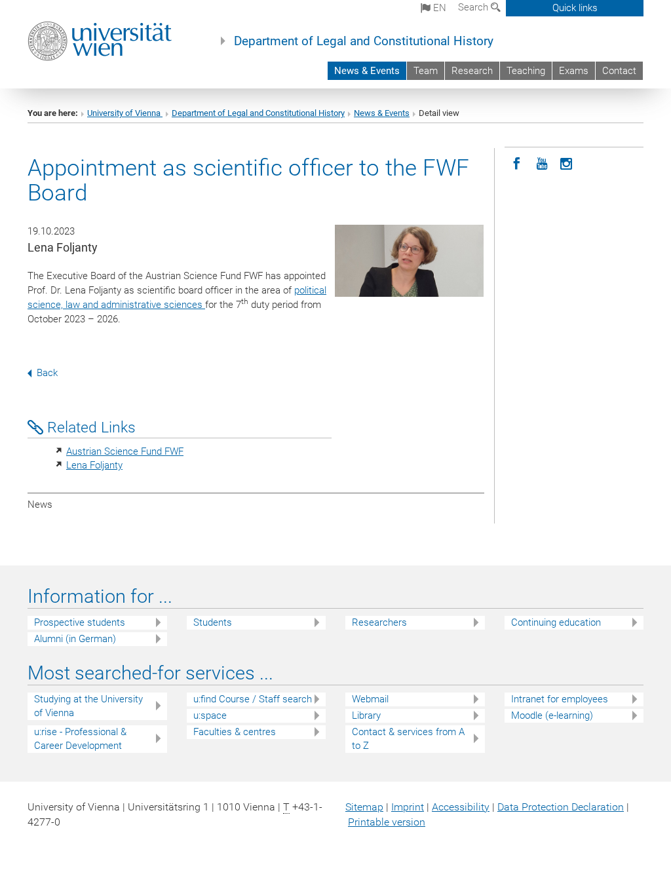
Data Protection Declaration (560, 807)
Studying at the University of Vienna (88, 706)
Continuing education (556, 622)
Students (212, 622)
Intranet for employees (559, 699)
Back (47, 373)
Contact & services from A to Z (408, 739)
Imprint (407, 807)
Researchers (379, 622)
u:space (210, 715)
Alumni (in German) (75, 639)
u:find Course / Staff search (252, 699)
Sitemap (364, 807)
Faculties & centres (234, 732)
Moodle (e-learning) (552, 715)
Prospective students (79, 622)
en (438, 8)
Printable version (386, 822)
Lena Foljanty (94, 465)
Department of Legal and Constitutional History (363, 41)
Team (425, 71)
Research (472, 71)
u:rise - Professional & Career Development (80, 739)
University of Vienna (125, 113)
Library (366, 715)
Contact (619, 71)
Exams (573, 71)
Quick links (575, 8)
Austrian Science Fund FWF (124, 451)
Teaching (526, 71)
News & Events (367, 71)
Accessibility (460, 807)
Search (474, 7)
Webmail (370, 699)
